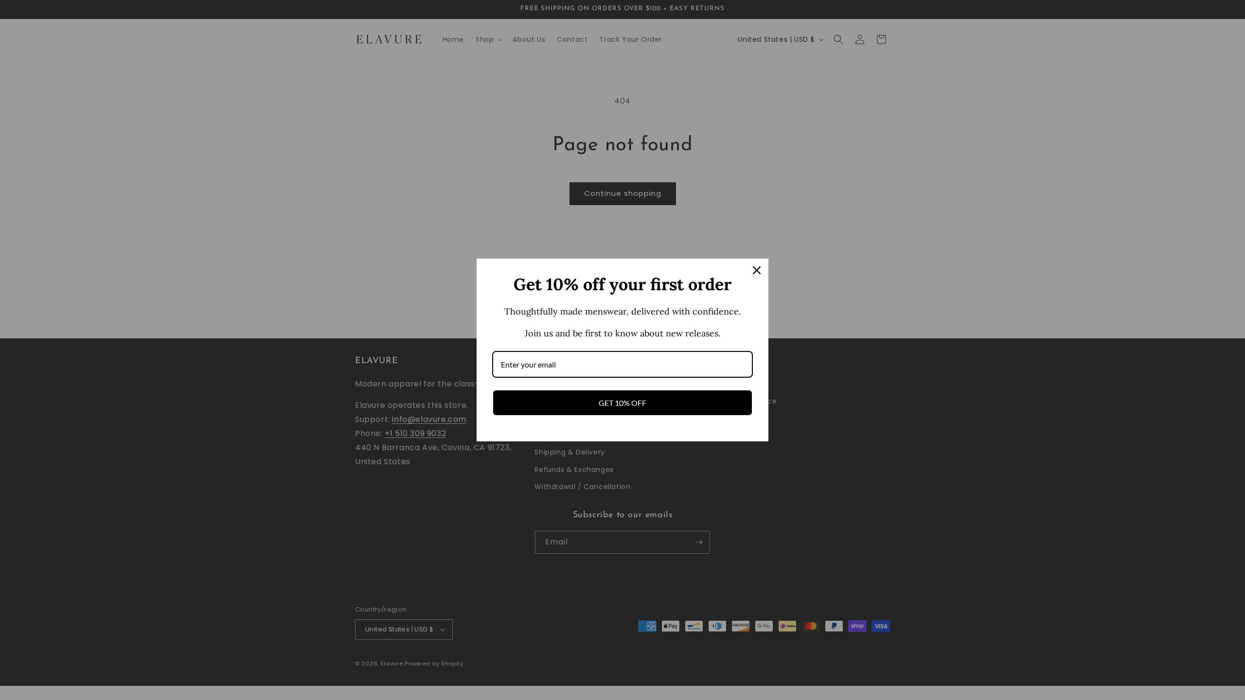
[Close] (756, 270)
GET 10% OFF (622, 402)
